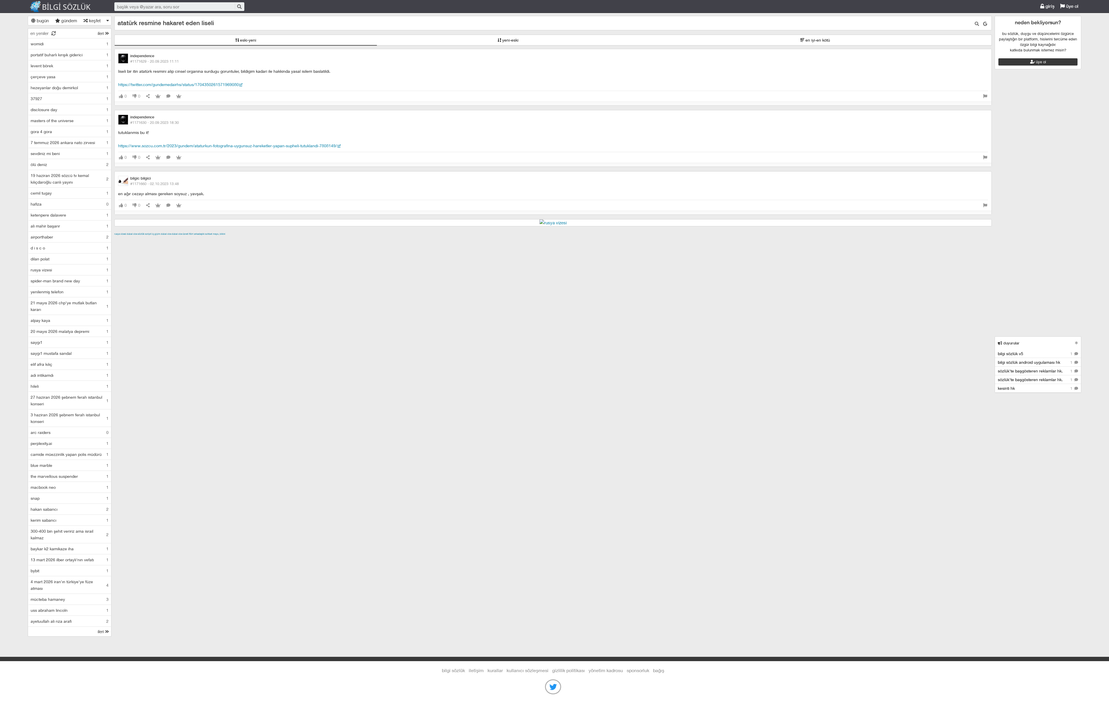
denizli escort (205, 240)
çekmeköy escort (258, 240)
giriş (1049, 6)
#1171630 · (154, 122)
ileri (101, 33)
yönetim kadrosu (606, 670)
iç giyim (156, 233)
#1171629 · (154, 61)
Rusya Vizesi (120, 233)
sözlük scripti (145, 233)
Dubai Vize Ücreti (180, 233)
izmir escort (125, 240)
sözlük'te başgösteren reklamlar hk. (1035, 370)
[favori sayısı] (158, 96)
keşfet (94, 20)
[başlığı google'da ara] (985, 24)
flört (191, 233)
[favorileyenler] (178, 96)
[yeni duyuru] (1076, 343)
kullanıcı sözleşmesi (527, 670)
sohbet (208, 233)
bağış (658, 670)
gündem (68, 20)
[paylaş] (147, 96)
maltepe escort (152, 240)
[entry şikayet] (985, 96)
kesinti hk (1035, 388)
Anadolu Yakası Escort (297, 240)
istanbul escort (334, 240)
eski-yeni (247, 40)
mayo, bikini (219, 233)
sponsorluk (638, 670)
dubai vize (132, 233)
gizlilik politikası (568, 670)
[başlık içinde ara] (976, 24)
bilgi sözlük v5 (1035, 353)
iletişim (476, 670)
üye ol (1071, 6)
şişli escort (360, 240)
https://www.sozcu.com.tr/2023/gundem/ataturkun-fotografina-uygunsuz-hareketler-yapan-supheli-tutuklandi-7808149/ (227, 145)
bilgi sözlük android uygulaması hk (1035, 362)
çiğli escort (229, 240)
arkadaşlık (199, 233)
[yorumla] (168, 96)
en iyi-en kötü (817, 40)
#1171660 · (154, 183)
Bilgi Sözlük (65, 6)
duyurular (1010, 343)
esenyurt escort (387, 240)
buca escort (179, 240)
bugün (42, 20)
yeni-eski (509, 40)
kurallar (495, 670)
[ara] (239, 6)
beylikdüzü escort (420, 240)
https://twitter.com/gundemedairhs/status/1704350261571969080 (178, 84)
